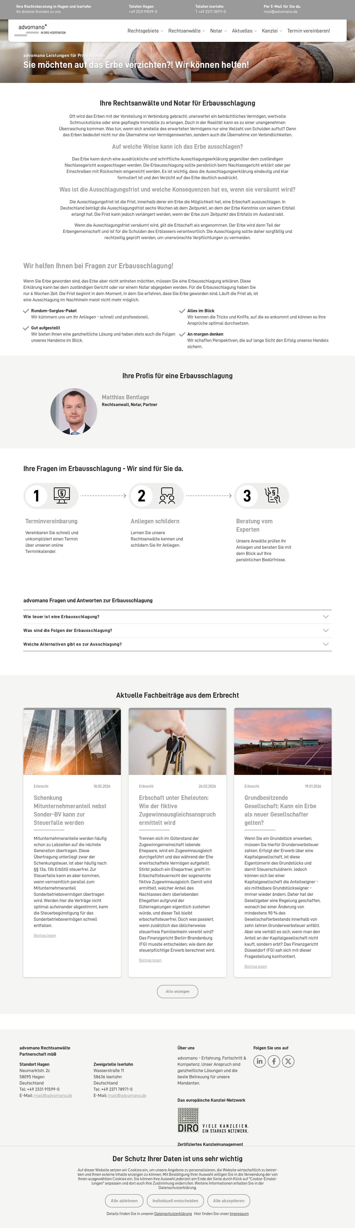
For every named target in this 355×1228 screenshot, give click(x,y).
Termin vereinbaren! (308, 30)
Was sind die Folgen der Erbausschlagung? (67, 630)
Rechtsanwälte (184, 30)
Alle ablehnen (124, 1201)
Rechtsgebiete (143, 30)
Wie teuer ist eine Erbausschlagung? (61, 616)
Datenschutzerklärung (173, 1214)
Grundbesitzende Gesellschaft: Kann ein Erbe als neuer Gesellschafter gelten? (280, 810)
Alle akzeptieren (229, 1201)
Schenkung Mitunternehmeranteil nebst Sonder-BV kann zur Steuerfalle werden (70, 810)
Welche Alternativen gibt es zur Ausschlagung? (72, 644)
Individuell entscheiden (175, 1201)
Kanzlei (270, 30)
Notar (216, 30)
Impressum (239, 1214)
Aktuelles (242, 30)
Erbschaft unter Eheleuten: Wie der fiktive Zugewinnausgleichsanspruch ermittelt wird (177, 810)
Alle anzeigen (177, 991)
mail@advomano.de (53, 1095)
